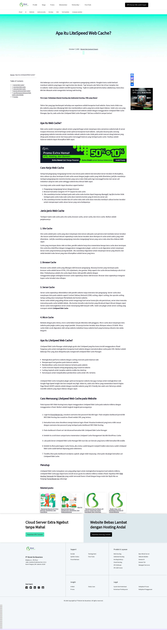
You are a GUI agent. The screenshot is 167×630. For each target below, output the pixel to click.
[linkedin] (35, 587)
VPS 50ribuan (117, 565)
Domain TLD (142, 562)
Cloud (20, 12)
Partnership (75, 5)
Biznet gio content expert (89, 49)
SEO (57, 12)
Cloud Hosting (118, 562)
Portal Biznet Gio (56, 415)
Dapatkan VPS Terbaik (35, 534)
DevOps (51, 12)
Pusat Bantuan (75, 559)
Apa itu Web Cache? (18, 85)
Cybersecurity (41, 12)
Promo (52, 5)
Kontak (73, 554)
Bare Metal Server (144, 554)
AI (25, 12)
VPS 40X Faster (118, 568)
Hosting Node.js (118, 559)
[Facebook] (144, 75)
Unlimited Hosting (119, 557)
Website (31, 12)
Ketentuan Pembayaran (121, 589)
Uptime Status (75, 557)
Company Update (77, 12)
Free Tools (88, 5)
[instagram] (39, 587)
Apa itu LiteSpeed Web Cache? (83, 33)
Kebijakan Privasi (144, 586)
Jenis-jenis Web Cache (19, 89)
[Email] (144, 81)
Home (12, 75)
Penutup (15, 97)
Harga (44, 5)
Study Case (91, 586)
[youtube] (43, 587)
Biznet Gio (61, 476)
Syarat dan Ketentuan (120, 586)
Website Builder (143, 557)
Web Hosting (117, 554)
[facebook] (27, 587)
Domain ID (142, 559)
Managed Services (144, 565)
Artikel (73, 586)
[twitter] (31, 587)
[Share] (144, 84)
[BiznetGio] (24, 4)
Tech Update (65, 12)
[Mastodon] (144, 78)
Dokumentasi (63, 5)
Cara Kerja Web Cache (19, 87)
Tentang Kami (92, 554)
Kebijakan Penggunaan (145, 589)
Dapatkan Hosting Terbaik (101, 534)
